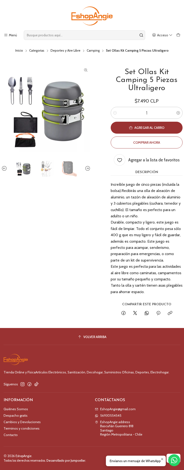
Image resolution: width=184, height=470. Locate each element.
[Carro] (178, 35)
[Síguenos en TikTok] (36, 384)
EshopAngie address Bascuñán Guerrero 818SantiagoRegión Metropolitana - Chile (121, 428)
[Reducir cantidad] (115, 113)
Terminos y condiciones (22, 428)
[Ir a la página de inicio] (92, 16)
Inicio (19, 50)
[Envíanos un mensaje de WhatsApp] (174, 460)
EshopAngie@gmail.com (118, 409)
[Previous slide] (5, 168)
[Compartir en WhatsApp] (147, 313)
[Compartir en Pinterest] (158, 313)
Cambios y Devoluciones (22, 422)
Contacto (11, 435)
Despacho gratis (16, 415)
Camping (93, 50)
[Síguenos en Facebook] (29, 384)
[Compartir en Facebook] (123, 313)
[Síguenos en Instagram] (22, 384)
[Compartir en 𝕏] (135, 313)
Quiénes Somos (16, 409)
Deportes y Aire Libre (65, 50)
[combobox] (84, 35)
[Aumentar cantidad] (178, 113)
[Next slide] (87, 168)
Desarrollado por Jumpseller (65, 460)
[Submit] (141, 35)
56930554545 (110, 415)
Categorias (36, 50)
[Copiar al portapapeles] (170, 313)
